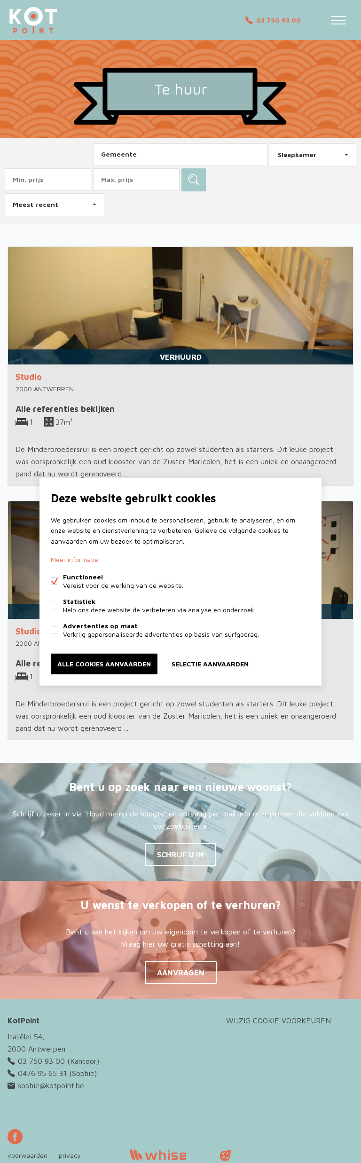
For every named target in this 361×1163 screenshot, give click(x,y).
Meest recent (35, 204)
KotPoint (23, 1020)
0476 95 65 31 (42, 1073)
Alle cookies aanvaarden (104, 663)
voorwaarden (27, 1155)
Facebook (15, 1136)
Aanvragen (180, 972)
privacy (70, 1155)
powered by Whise (169, 1155)
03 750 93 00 (278, 20)
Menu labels (338, 20)
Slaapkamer (297, 154)
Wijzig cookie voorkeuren (278, 1020)
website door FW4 (225, 1155)
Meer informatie (74, 559)
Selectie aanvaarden (210, 663)
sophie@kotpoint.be (51, 1085)
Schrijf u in (180, 854)
